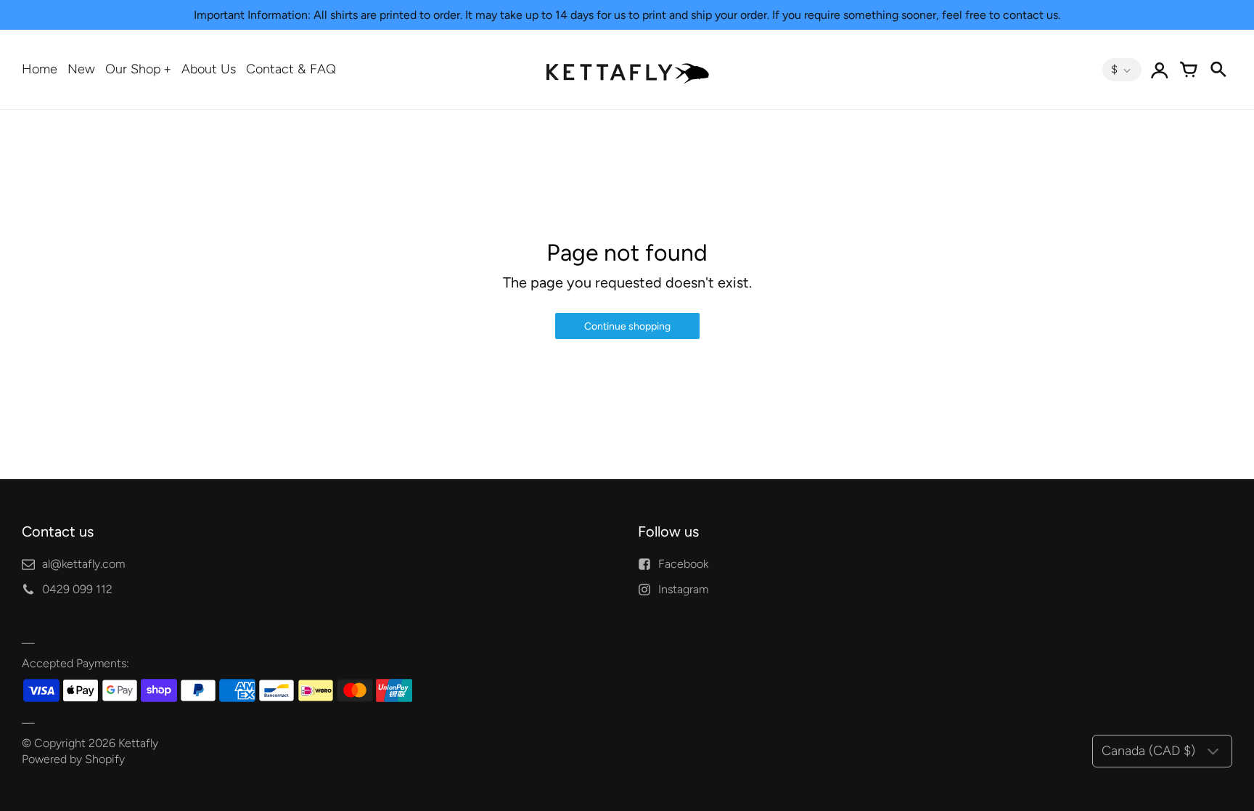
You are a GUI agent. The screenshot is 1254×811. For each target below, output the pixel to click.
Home (39, 69)
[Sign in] (1159, 70)
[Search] (1217, 70)
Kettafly (138, 743)
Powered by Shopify (73, 759)
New (81, 69)
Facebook (683, 564)
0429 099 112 (77, 589)
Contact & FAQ (291, 69)
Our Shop (133, 69)
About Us (208, 69)
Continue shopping (627, 326)
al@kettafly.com (83, 564)
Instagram (683, 589)
